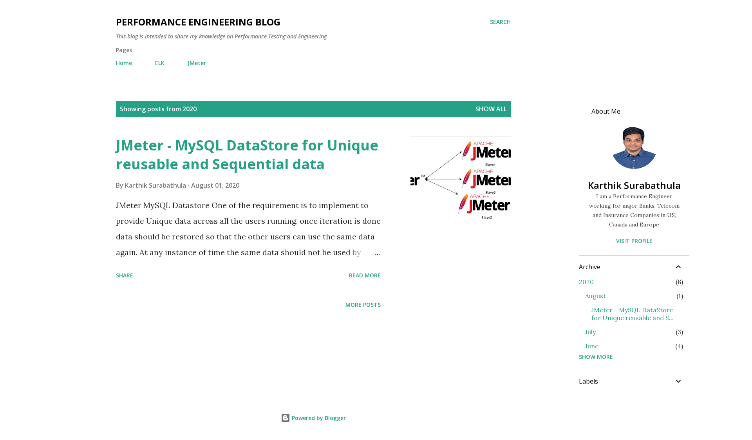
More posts (363, 304)
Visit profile (634, 240)
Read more (365, 275)
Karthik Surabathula (634, 185)
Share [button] (124, 275)
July (590, 332)
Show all (491, 109)
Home (124, 63)
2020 (586, 282)
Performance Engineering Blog (198, 21)
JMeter (197, 63)
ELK (159, 63)
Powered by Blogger (318, 418)
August (595, 296)
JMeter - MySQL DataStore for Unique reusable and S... (632, 314)
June (591, 346)
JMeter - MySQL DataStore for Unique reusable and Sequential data (247, 155)
